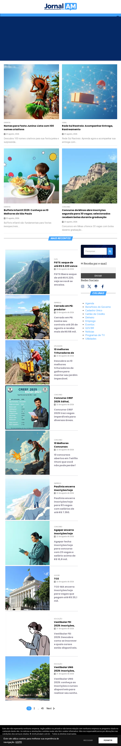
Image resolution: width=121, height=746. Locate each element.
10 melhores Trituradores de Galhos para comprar (64, 351)
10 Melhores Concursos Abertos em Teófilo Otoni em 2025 (66, 445)
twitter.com (89, 286)
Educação (58, 619)
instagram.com (83, 286)
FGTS (56, 259)
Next (49, 708)
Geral (64, 122)
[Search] (110, 251)
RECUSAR (88, 740)
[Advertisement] (61, 38)
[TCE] (27, 588)
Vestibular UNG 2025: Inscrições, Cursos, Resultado (65, 669)
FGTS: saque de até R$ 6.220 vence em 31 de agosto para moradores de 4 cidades (65, 264)
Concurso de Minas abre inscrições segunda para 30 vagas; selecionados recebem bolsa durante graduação (86, 213)
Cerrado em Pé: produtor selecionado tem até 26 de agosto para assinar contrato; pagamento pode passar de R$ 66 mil (65, 307)
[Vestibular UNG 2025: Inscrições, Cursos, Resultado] (27, 678)
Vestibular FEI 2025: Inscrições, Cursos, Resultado (65, 623)
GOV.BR (56, 575)
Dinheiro (89, 317)
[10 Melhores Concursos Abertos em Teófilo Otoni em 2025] (27, 453)
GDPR (18, 742)
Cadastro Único (93, 310)
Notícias (89, 331)
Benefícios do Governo (98, 307)
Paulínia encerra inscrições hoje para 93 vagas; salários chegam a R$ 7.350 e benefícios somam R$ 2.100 (66, 488)
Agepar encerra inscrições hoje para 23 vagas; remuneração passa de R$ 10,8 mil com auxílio (64, 531)
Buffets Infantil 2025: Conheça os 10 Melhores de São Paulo (26, 211)
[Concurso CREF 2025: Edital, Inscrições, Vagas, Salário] (27, 407)
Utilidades (58, 346)
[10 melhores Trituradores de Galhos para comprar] (27, 362)
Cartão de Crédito (95, 314)
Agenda (89, 303)
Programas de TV (95, 335)
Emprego (57, 302)
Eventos (7, 122)
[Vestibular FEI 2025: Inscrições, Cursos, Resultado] (27, 633)
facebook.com (102, 286)
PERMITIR (108, 740)
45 (42, 708)
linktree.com (96, 286)
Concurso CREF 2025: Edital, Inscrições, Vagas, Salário (65, 399)
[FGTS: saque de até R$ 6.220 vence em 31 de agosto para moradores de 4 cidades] (27, 272)
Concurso (66, 207)
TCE (56, 578)
